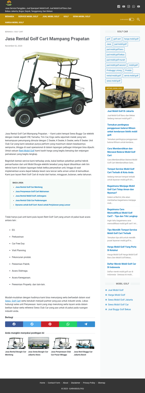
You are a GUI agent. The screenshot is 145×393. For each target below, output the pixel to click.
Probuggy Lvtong (114, 70)
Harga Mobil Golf (14, 22)
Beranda (9, 16)
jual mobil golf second (116, 65)
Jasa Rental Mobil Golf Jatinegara (30, 196)
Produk (128, 70)
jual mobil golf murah (116, 60)
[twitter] (32, 324)
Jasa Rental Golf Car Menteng (28, 187)
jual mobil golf (120, 44)
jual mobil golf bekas (115, 54)
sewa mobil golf (113, 81)
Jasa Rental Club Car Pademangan (31, 200)
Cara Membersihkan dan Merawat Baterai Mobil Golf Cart (121, 152)
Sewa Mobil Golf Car (118, 304)
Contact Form (54, 383)
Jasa (109, 44)
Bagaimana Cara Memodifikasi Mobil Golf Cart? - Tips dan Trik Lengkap (122, 213)
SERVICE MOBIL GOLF (28, 16)
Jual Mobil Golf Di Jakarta (120, 111)
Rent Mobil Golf (27, 150)
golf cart (117, 39)
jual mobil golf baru (115, 49)
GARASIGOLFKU (76, 388)
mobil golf (133, 65)
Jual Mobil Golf (50, 16)
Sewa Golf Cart (13, 301)
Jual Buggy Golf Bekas (119, 309)
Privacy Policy (89, 383)
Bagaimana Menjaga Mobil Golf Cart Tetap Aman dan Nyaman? (121, 189)
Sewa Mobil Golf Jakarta (120, 299)
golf (108, 39)
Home (42, 383)
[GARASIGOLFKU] (11, 3)
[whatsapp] (133, 7)
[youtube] (123, 7)
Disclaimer (75, 383)
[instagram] (128, 7)
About (65, 383)
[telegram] (86, 324)
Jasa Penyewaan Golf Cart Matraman (32, 191)
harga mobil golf (131, 39)
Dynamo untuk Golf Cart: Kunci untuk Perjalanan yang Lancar (42, 205)
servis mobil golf (131, 75)
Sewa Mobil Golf (81, 16)
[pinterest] (50, 324)
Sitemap (101, 383)
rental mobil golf (114, 75)
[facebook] (118, 7)
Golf (66, 16)
